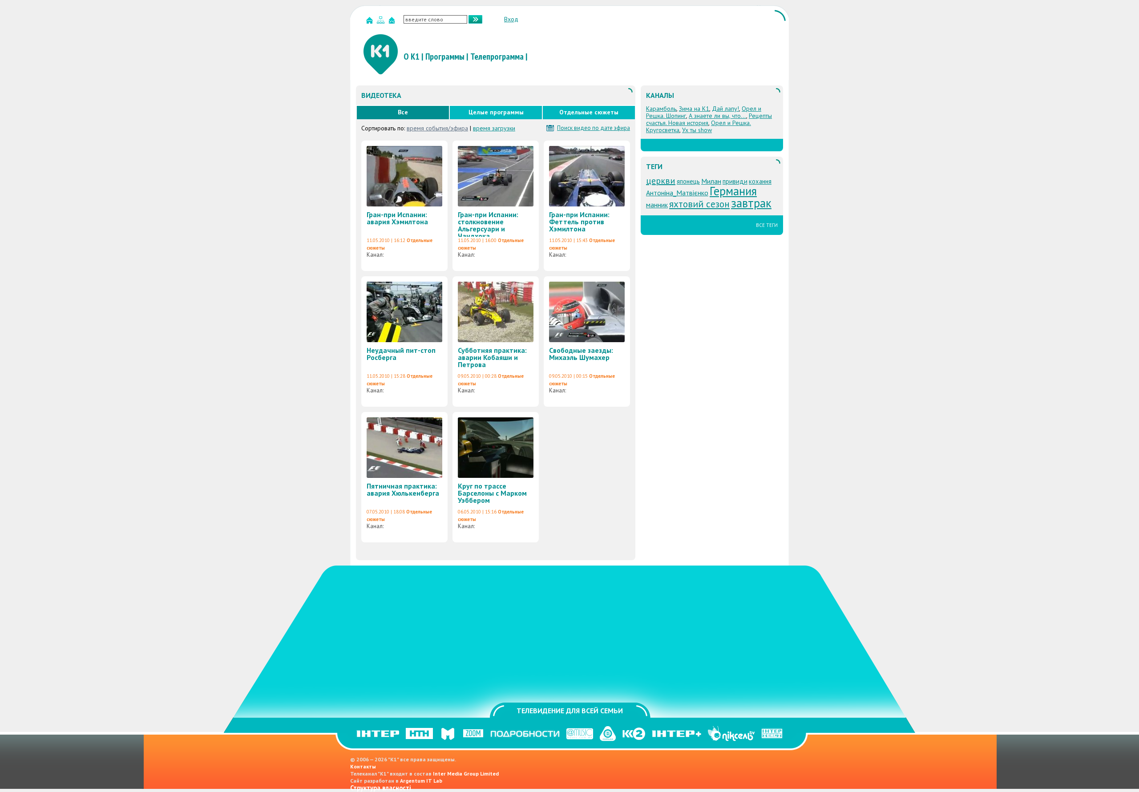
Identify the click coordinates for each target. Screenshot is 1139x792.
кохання (760, 181)
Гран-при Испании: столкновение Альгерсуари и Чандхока (488, 225)
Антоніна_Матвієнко (677, 192)
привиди (735, 181)
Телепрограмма (497, 56)
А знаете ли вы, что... (717, 116)
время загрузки (494, 128)
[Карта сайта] (382, 22)
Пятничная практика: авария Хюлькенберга (403, 489)
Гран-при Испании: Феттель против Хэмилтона (579, 221)
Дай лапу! (725, 109)
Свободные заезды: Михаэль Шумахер (581, 354)
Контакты (363, 766)
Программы (444, 56)
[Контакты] (393, 22)
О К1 (412, 56)
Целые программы (496, 112)
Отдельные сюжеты (588, 112)
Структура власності (380, 788)
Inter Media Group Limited (466, 773)
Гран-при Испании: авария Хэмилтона (397, 218)
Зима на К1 (694, 109)
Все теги (767, 225)
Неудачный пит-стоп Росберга (401, 354)
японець (688, 181)
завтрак (751, 202)
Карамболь (661, 109)
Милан (711, 181)
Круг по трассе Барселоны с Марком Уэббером (492, 493)
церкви (660, 180)
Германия (733, 190)
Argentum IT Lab (421, 780)
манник (657, 204)
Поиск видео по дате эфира (593, 128)
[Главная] (371, 22)
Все (403, 112)
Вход (511, 19)
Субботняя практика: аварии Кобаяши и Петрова (492, 357)
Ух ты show (697, 130)
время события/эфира (437, 128)
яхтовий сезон (699, 204)
